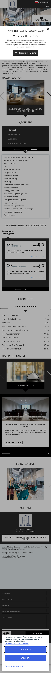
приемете (26, 649)
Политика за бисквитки (17, 643)
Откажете (25, 657)
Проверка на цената (27, 53)
